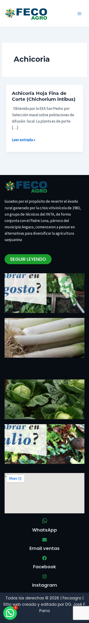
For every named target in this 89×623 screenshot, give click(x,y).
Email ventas (44, 548)
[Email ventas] (44, 539)
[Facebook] (44, 558)
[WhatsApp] (44, 521)
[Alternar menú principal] (79, 14)
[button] (10, 613)
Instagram (44, 585)
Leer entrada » (23, 139)
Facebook (44, 567)
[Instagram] (44, 576)
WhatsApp (44, 530)
